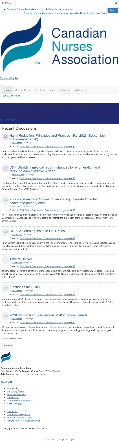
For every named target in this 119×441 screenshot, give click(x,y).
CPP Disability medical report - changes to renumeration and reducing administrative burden (54, 169)
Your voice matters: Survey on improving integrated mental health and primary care (53, 201)
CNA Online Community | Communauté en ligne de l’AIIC (47, 146)
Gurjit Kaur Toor (18, 174)
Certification (13, 397)
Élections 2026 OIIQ (24, 286)
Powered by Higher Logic (59, 439)
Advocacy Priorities (16, 394)
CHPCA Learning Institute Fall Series (37, 230)
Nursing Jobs (42, 9)
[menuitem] (21, 9)
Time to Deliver (20, 258)
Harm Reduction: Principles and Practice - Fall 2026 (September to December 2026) (57, 137)
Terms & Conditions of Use (20, 417)
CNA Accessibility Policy (18, 414)
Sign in (113, 10)
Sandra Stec (17, 262)
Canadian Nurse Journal (61, 9)
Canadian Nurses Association (21, 9)
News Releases (14, 403)
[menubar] (66, 13)
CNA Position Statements (19, 400)
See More (8, 345)
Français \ (9, 78)
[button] (23, 90)
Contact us (12, 411)
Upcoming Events (15, 391)
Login (12, 119)
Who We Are (13, 388)
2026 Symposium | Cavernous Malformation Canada (48, 315)
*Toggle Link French (10, 95)
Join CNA (101, 13)
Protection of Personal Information (23, 420)
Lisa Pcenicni (17, 142)
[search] (116, 2)
